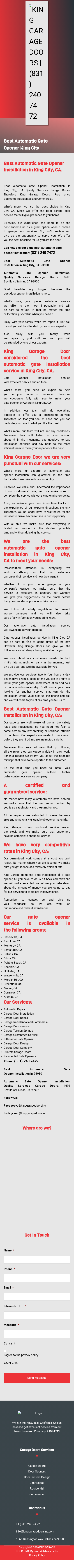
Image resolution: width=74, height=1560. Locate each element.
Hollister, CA (11, 971)
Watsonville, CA (13, 975)
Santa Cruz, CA (13, 950)
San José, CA (12, 941)
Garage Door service (16, 1026)
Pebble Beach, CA (15, 962)
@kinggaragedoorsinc (32, 1105)
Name (9, 1250)
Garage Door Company (18, 1047)
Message (11, 1325)
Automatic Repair (14, 1009)
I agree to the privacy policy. (21, 1355)
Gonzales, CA (12, 992)
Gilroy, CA (10, 958)
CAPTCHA (11, 1363)
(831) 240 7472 (43, 253)
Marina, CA (10, 988)
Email (9, 1287)
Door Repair (36, 1483)
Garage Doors (37, 1466)
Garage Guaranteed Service (21, 1035)
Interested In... (15, 1306)
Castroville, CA (13, 937)
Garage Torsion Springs (18, 1030)
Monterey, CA (12, 945)
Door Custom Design (37, 1477)
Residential (37, 1488)
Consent (9, 1343)
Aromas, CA (11, 996)
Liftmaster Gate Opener (18, 1039)
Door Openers (37, 1471)
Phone (9, 1269)
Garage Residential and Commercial (26, 1022)
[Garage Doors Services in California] (37, 63)
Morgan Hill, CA (13, 979)
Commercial (36, 1494)
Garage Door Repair (16, 1018)
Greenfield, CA (13, 984)
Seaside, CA (11, 967)
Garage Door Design (16, 1043)
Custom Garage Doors (17, 1052)
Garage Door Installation (19, 1013)
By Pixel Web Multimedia (44, 1551)
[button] (4, 6)
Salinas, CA (11, 954)
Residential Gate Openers (20, 1056)
